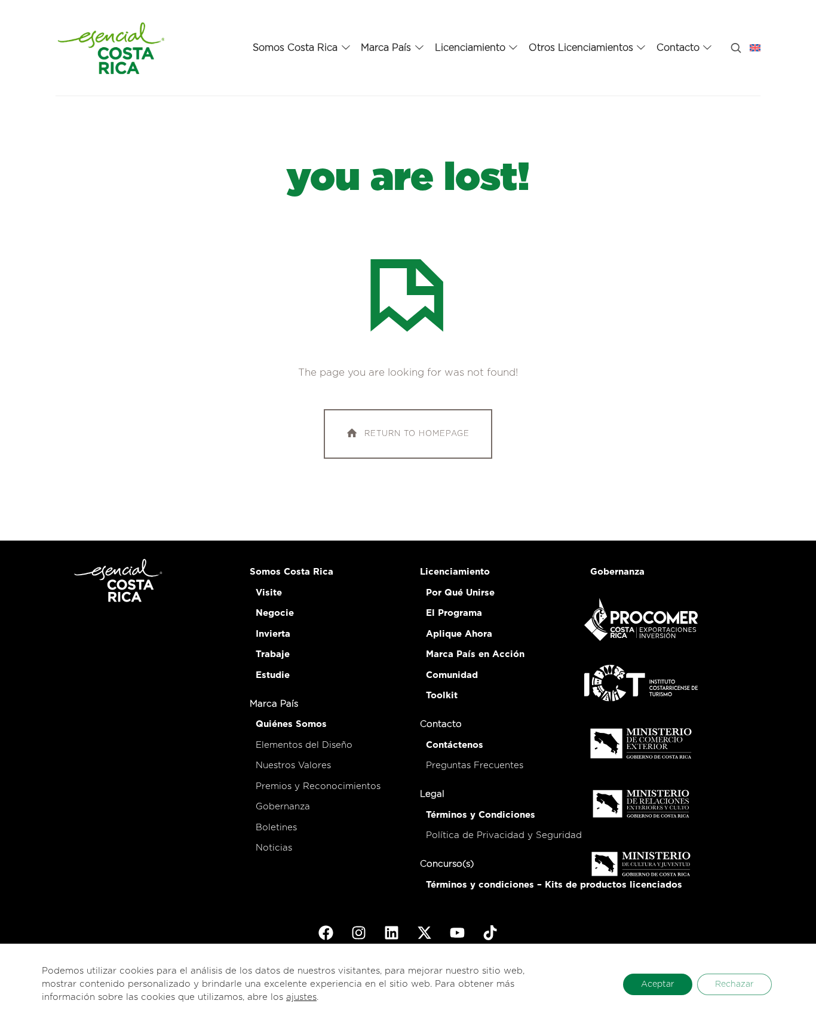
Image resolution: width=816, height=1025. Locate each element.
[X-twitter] (425, 933)
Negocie (275, 613)
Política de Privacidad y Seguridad (504, 835)
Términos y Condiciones (480, 815)
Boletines (276, 827)
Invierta (273, 634)
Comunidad (452, 675)
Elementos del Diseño (304, 745)
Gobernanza (283, 806)
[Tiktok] (490, 933)
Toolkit (442, 695)
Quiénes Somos (291, 724)
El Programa (454, 613)
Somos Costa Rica (291, 571)
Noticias (274, 847)
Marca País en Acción (475, 654)
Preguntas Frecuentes (474, 765)
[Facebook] (326, 933)
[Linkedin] (392, 933)
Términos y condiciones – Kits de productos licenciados (554, 884)
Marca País (274, 703)
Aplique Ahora (459, 634)
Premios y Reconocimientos (318, 786)
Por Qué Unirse (460, 592)
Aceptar (657, 984)
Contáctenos (454, 745)
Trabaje (273, 654)
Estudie (273, 675)
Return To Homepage (417, 434)
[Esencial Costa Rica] (113, 48)
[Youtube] (458, 933)
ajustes (301, 997)
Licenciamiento (455, 571)
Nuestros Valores (293, 765)
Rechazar (734, 984)
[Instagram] (359, 933)
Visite (269, 592)
